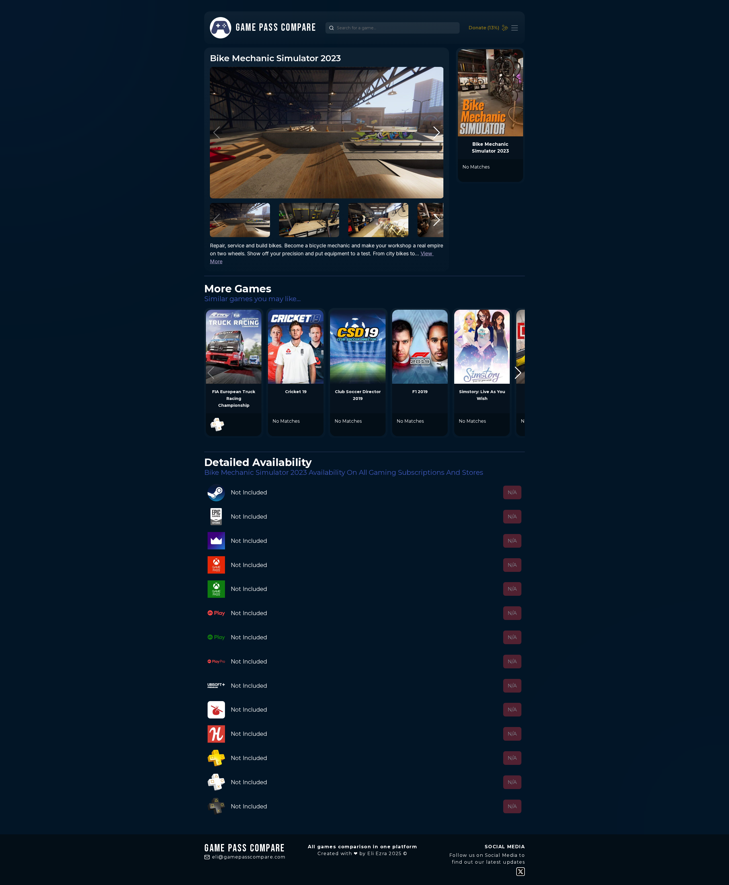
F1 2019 (420, 391)
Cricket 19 (296, 391)
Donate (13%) (484, 27)
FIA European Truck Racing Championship (233, 398)
